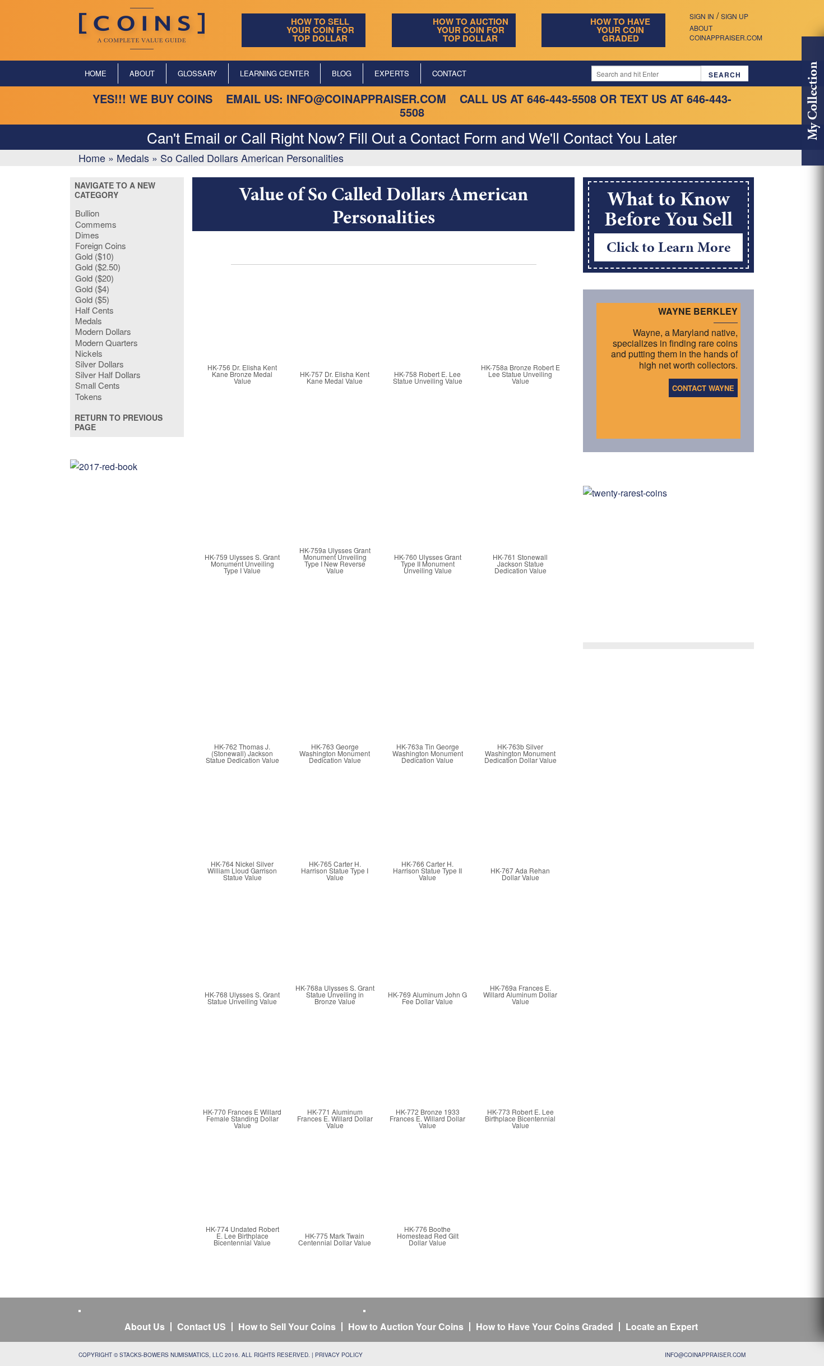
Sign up (734, 16)
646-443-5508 (561, 98)
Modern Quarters (106, 342)
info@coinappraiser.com (366, 98)
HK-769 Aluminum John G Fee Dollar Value (427, 998)
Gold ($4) (92, 289)
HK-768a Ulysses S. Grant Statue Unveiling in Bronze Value (334, 994)
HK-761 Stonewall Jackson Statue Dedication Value (520, 563)
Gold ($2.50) (98, 267)
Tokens (88, 396)
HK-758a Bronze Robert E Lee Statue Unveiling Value (520, 373)
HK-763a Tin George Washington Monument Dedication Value (427, 753)
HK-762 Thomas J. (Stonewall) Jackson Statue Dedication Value (242, 753)
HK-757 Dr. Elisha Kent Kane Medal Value (334, 377)
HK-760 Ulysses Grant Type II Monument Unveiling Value (427, 563)
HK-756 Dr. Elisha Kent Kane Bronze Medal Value (242, 373)
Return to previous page (119, 422)
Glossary (197, 73)
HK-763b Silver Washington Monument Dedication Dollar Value (520, 753)
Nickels (89, 353)
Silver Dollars (99, 364)
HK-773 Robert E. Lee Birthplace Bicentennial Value (520, 1118)
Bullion (87, 213)
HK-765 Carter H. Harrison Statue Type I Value (334, 870)
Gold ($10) (94, 256)
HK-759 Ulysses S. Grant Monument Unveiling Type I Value (242, 563)
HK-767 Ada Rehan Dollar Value (520, 874)
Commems (96, 224)
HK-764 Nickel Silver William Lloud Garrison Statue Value (242, 870)
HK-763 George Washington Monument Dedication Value (334, 753)
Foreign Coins (100, 245)
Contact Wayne (703, 388)
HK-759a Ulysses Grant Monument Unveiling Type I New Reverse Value (335, 560)
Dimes (87, 235)
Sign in (701, 16)
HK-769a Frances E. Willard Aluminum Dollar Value (520, 994)
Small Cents (97, 385)
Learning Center (274, 73)
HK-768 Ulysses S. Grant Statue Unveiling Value (242, 998)
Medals (133, 157)
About (142, 73)
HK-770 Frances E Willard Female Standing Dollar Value (242, 1118)
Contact (449, 73)
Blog (341, 73)
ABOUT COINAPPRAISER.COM (725, 32)
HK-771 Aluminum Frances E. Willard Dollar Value (335, 1118)
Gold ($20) (94, 278)
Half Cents (94, 310)
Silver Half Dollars (108, 374)
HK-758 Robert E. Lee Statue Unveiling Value (427, 377)
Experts (391, 73)
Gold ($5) (92, 299)
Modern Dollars (103, 331)
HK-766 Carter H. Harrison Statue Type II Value (427, 870)
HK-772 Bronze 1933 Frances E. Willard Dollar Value (427, 1118)
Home (96, 73)
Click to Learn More (668, 247)
